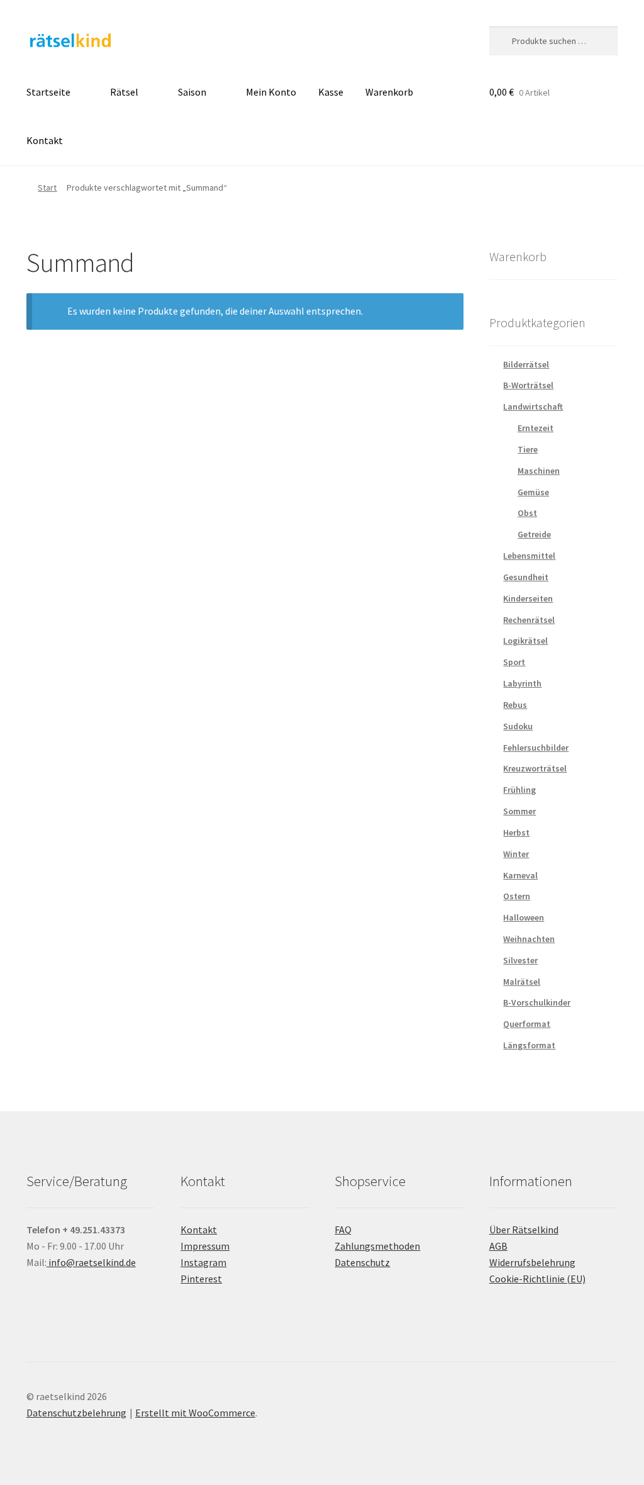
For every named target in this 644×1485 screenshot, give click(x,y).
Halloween (523, 917)
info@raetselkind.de (91, 1262)
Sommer (519, 811)
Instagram (203, 1262)
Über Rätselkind (523, 1229)
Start (47, 187)
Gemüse (533, 492)
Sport (514, 662)
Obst (527, 512)
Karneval (520, 875)
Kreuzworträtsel (535, 768)
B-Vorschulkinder (536, 1002)
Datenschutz (362, 1262)
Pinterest (201, 1278)
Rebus (515, 704)
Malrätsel (521, 981)
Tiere (528, 449)
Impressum (205, 1246)
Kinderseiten (528, 598)
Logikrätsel (525, 640)
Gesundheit (525, 577)
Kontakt (44, 140)
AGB (498, 1246)
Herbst (516, 832)
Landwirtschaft (533, 406)
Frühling (519, 789)
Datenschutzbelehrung (76, 1412)
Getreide (534, 534)
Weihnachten (529, 938)
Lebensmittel (529, 555)
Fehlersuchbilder (536, 747)
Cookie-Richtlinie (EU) (537, 1278)
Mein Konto (271, 92)
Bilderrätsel (526, 364)
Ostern (516, 896)
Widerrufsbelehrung (532, 1262)
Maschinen (539, 470)
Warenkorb (389, 92)
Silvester (520, 960)
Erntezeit (535, 428)
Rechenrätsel (529, 619)
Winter (516, 854)
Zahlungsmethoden (377, 1246)
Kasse (330, 92)
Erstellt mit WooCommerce (195, 1412)
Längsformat (529, 1045)
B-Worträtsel (528, 385)
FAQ (343, 1229)
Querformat (526, 1023)
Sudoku (518, 726)
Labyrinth (522, 683)
